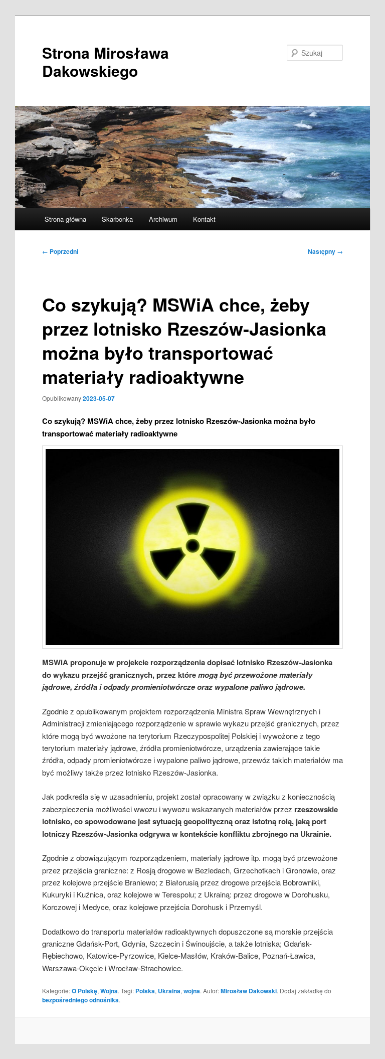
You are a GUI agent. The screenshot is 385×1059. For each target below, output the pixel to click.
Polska (145, 990)
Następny (325, 251)
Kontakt (204, 219)
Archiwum (163, 219)
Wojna (109, 990)
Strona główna (65, 219)
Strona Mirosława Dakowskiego (105, 61)
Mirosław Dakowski (249, 990)
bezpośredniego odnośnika (80, 999)
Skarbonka (117, 219)
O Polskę (84, 990)
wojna (191, 990)
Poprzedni (60, 251)
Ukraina (169, 990)
